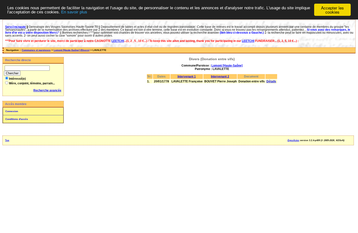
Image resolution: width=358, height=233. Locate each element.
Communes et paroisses (36, 50)
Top (7, 140)
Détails (271, 81)
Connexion (11, 111)
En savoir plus (74, 12)
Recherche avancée (47, 90)
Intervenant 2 (220, 76)
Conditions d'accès (16, 119)
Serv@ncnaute (15, 27)
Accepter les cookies (332, 10)
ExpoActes (293, 140)
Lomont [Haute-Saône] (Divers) (72, 50)
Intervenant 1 (187, 76)
